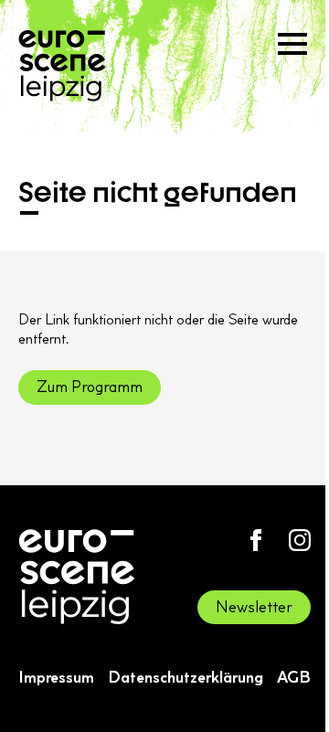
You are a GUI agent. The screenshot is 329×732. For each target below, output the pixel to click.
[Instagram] (300, 540)
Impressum (56, 677)
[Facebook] (256, 540)
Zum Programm (90, 387)
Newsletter (254, 607)
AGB (294, 677)
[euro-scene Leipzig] (62, 66)
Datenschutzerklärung (185, 677)
